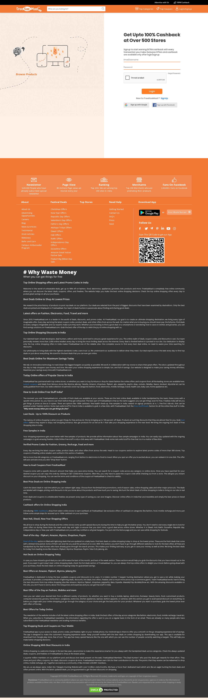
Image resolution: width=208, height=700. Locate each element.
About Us (26, 209)
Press (111, 220)
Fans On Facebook (174, 184)
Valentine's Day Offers (61, 220)
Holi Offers (56, 235)
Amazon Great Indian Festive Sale (61, 254)
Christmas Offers (59, 209)
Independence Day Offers (60, 243)
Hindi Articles (28, 234)
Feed (111, 224)
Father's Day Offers (60, 224)
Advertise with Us (162, 2)
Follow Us (145, 222)
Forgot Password (174, 73)
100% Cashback (183, 2)
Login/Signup (185, 9)
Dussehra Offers (58, 248)
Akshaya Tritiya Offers (61, 227)
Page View (68, 184)
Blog (24, 223)
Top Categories (146, 9)
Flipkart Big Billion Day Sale (61, 260)
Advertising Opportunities (28, 214)
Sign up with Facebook (166, 105)
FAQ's (111, 216)
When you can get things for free (42, 276)
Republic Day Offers (60, 216)
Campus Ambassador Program (32, 246)
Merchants (139, 184)
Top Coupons (166, 9)
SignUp (164, 98)
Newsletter (34, 184)
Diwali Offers (57, 231)
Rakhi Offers (57, 238)
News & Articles (29, 226)
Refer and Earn (29, 241)
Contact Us (114, 213)
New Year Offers (58, 213)
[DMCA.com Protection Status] (104, 689)
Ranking (104, 184)
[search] (102, 9)
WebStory (26, 237)
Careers (25, 219)
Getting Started (116, 209)
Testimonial (27, 230)
